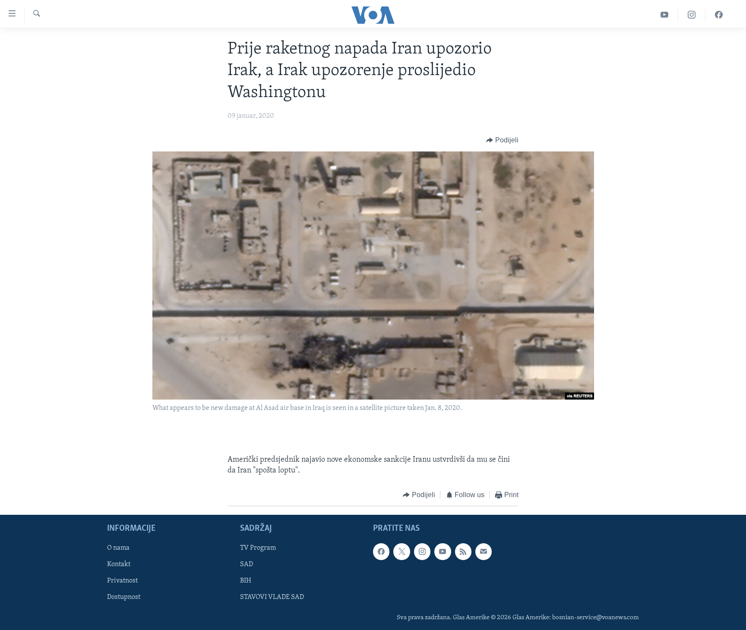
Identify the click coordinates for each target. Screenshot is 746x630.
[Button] (502, 140)
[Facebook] (718, 15)
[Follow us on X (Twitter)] (401, 551)
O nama (118, 548)
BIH (245, 580)
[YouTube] (664, 15)
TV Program (258, 548)
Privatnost (122, 580)
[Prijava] (483, 551)
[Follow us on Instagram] (422, 551)
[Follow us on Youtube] (442, 551)
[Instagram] (691, 15)
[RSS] (463, 551)
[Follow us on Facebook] (381, 551)
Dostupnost (123, 597)
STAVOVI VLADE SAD (272, 597)
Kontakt (118, 564)
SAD (246, 564)
